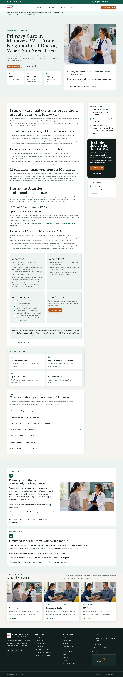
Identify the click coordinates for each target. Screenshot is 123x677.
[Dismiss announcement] (114, 13)
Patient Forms (67, 640)
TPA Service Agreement (110, 674)
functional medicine (25, 201)
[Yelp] (17, 650)
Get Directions (111, 2)
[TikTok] (21, 650)
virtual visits (49, 223)
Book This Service (13, 66)
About (65, 654)
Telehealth (63, 7)
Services (39, 7)
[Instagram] (12, 650)
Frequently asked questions (101, 190)
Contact (65, 657)
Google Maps (96, 651)
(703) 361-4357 (99, 2)
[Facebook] (8, 650)
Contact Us (96, 173)
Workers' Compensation (42, 655)
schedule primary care (30, 223)
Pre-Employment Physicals (43, 652)
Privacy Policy (98, 674)
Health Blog (66, 643)
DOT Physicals (39, 646)
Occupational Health (41, 643)
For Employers (52, 7)
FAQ (64, 637)
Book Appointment (109, 7)
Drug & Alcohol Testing (41, 649)
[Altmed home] (10, 7)
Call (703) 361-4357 (28, 66)
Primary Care (39, 640)
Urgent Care (38, 637)
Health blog (96, 193)
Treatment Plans (68, 646)
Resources (73, 7)
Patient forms (96, 186)
